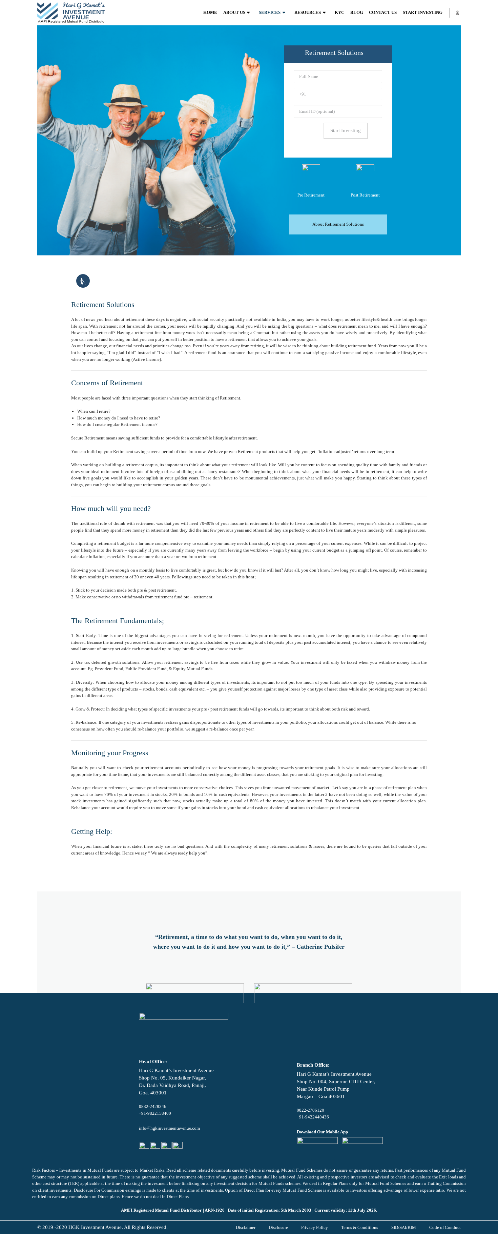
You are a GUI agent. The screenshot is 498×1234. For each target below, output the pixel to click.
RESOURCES (307, 12)
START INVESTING (422, 12)
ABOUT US (234, 12)
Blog (356, 12)
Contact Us (383, 12)
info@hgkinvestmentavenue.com (169, 1128)
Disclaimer (245, 1227)
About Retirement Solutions (338, 224)
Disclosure (278, 1227)
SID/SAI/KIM (403, 1227)
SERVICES (270, 12)
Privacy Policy (314, 1227)
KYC (339, 12)
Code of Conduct (445, 1227)
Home (210, 12)
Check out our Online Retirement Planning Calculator (159, 878)
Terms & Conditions (359, 1227)
